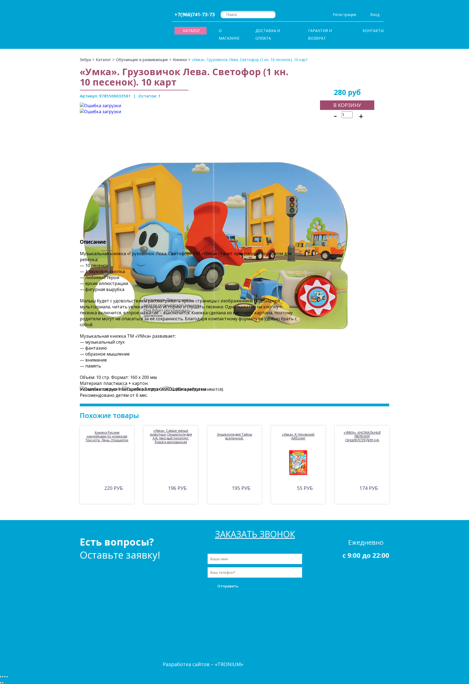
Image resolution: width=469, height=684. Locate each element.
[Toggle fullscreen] (4, 676)
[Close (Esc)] (0, 676)
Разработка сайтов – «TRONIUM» (203, 664)
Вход (374, 14)
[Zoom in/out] (7, 676)
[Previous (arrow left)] (0, 682)
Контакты (373, 30)
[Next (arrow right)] (2, 682)
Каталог (349, 607)
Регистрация (344, 14)
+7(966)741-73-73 (195, 14)
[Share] (2, 676)
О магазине (229, 34)
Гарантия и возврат (320, 34)
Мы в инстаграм (250, 603)
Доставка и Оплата (267, 34)
